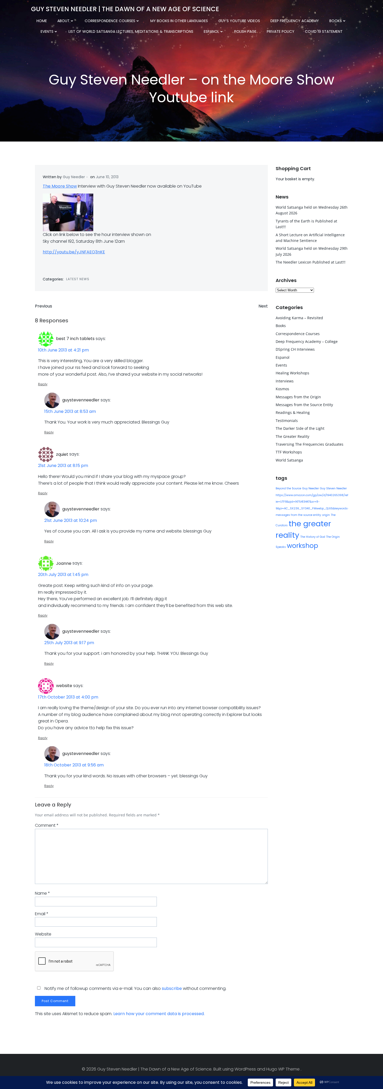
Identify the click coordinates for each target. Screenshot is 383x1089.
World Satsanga (289, 460)
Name (42, 893)
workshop (302, 545)
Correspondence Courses (110, 20)
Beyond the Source (288, 488)
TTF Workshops (289, 452)
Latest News (77, 279)
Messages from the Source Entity (304, 404)
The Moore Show (60, 186)
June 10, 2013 (107, 177)
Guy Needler (74, 177)
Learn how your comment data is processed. (159, 1014)
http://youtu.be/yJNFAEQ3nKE (74, 252)
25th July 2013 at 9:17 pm (69, 643)
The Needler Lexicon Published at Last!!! (310, 262)
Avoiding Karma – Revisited (299, 317)
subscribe (172, 988)
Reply (42, 384)
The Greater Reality (292, 436)
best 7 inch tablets (75, 339)
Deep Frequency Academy (294, 20)
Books (335, 20)
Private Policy (280, 31)
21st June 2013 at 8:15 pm (63, 466)
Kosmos (282, 388)
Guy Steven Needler (333, 488)
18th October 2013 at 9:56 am (74, 765)
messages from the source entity (298, 515)
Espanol (211, 31)
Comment (47, 825)
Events (47, 31)
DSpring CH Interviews (295, 349)
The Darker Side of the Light (300, 428)
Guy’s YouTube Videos (239, 20)
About (63, 20)
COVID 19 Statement (324, 31)
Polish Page (245, 31)
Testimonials (287, 420)
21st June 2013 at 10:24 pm (70, 520)
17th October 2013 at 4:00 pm (68, 697)
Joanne (63, 563)
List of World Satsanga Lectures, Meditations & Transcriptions (131, 31)
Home (41, 20)
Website (43, 934)
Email (41, 914)
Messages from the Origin (298, 396)
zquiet (62, 454)
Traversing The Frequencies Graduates (309, 444)
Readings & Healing (293, 412)
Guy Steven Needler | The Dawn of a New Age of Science (125, 9)
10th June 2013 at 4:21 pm (63, 350)
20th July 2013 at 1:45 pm (63, 575)
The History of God (312, 537)
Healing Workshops (292, 372)
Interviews (285, 381)
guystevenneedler (81, 400)
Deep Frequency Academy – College (307, 341)
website (64, 686)
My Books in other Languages (179, 20)
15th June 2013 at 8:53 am (70, 411)
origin (326, 515)
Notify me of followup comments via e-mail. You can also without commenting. (135, 988)
